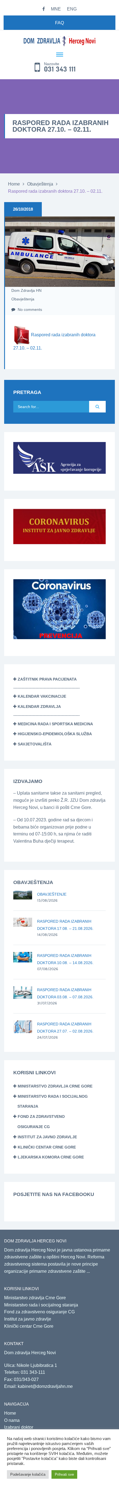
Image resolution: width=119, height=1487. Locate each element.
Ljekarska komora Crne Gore (51, 1157)
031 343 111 (60, 69)
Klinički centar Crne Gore (47, 1147)
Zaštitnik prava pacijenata (47, 679)
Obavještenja (40, 184)
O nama (12, 1420)
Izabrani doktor (18, 1427)
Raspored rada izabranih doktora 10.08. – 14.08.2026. (65, 959)
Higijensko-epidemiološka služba (55, 734)
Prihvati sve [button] (64, 1474)
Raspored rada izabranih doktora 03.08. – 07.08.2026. (65, 993)
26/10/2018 (23, 209)
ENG (72, 9)
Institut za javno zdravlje (47, 1137)
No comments (29, 309)
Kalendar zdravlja (39, 706)
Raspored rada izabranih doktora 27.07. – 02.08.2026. (65, 1027)
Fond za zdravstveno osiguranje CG (39, 1311)
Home (14, 184)
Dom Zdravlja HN (26, 290)
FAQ (59, 22)
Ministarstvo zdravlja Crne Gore (55, 1086)
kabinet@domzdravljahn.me (45, 1386)
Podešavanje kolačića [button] (27, 1474)
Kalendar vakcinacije (42, 696)
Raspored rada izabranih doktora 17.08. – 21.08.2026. (65, 925)
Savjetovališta (34, 744)
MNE (56, 9)
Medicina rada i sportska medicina (55, 724)
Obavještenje (51, 894)
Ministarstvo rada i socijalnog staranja (41, 1305)
